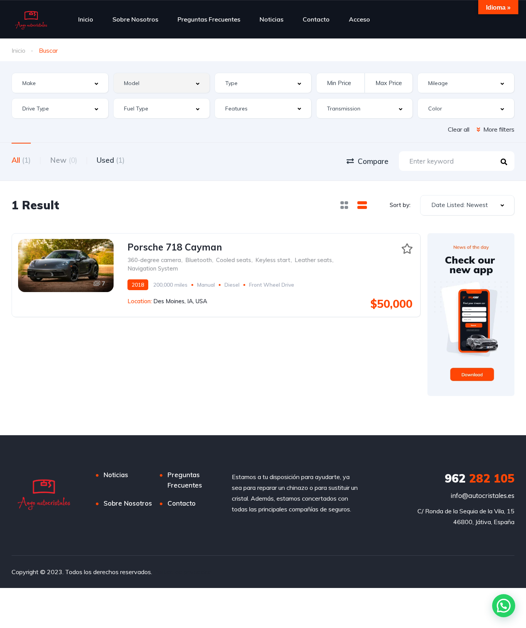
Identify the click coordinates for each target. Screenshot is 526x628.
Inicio (85, 19)
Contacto (316, 19)
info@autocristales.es (482, 495)
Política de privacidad (183, 572)
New (63, 160)
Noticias (271, 19)
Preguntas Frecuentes (209, 19)
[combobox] (60, 83)
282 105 (479, 478)
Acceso (359, 19)
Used (111, 160)
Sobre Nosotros (135, 19)
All (21, 160)
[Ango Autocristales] (31, 19)
